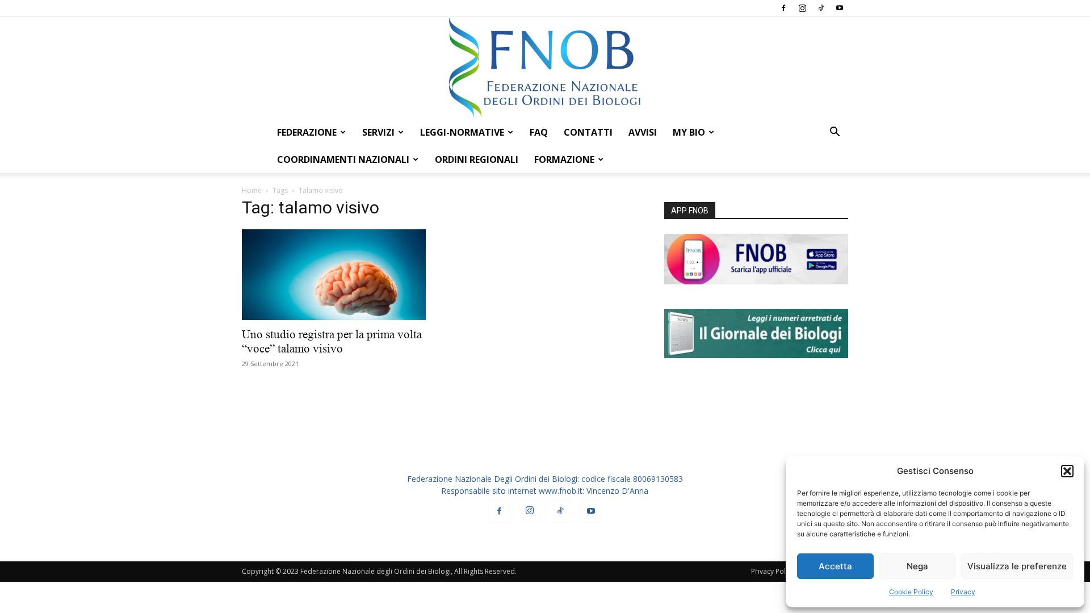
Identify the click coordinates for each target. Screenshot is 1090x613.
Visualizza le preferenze (1017, 566)
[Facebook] (783, 8)
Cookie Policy (911, 591)
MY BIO (689, 132)
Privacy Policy (772, 571)
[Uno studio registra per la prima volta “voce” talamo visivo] (334, 274)
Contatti (588, 132)
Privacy (963, 591)
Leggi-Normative (462, 132)
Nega (917, 566)
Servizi (378, 132)
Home (252, 190)
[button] (1067, 471)
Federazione (307, 132)
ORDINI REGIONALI (476, 159)
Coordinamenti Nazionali (343, 159)
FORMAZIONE (564, 159)
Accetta (835, 566)
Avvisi (642, 132)
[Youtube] (839, 8)
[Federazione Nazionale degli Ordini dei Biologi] (545, 67)
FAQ (539, 132)
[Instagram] (802, 8)
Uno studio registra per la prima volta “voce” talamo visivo (332, 341)
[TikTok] (820, 8)
